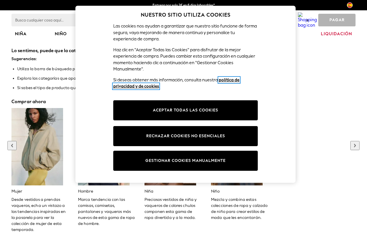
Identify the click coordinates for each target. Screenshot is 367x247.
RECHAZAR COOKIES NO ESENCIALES (185, 136)
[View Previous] (12, 145)
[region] (185, 94)
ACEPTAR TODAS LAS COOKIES (185, 110)
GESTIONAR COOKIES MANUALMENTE (185, 160)
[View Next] (355, 145)
